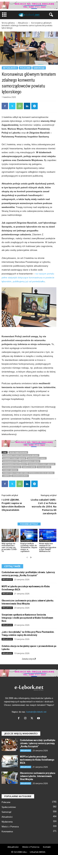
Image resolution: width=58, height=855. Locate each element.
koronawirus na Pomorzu (14, 464)
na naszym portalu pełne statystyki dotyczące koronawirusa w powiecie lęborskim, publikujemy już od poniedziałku (28, 277)
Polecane (25, 67)
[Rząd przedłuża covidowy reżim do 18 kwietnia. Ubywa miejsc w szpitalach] (29, 535)
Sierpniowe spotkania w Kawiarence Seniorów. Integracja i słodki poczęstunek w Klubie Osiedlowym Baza (27, 617)
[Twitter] (12, 106)
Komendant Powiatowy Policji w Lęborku (20, 455)
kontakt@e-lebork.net (36, 712)
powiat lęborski (10, 470)
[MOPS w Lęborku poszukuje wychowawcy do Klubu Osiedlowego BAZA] (10, 761)
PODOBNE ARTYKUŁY (29, 524)
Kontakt (47, 846)
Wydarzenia (7, 822)
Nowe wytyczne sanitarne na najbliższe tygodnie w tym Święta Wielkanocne (47, 547)
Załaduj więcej (28, 659)
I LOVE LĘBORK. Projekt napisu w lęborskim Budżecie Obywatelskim (13, 504)
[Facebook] (5, 106)
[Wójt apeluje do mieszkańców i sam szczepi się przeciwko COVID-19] (10, 535)
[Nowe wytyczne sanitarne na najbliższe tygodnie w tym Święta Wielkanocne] (47, 535)
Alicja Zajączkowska (18, 452)
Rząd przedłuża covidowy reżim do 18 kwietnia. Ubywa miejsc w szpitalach (28, 547)
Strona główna (8, 22)
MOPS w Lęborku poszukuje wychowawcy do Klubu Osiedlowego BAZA (37, 759)
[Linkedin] (27, 106)
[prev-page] (27, 557)
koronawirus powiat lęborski (41, 464)
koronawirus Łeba (11, 461)
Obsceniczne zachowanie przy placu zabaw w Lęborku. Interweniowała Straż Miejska (37, 776)
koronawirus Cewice (36, 458)
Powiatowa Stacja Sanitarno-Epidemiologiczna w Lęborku (28, 473)
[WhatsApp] (19, 106)
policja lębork (44, 467)
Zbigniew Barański (20, 476)
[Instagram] (26, 718)
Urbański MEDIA (37, 851)
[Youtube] (39, 718)
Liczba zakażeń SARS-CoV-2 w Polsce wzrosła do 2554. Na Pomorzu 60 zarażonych (43, 506)
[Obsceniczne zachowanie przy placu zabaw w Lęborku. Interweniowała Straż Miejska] (10, 778)
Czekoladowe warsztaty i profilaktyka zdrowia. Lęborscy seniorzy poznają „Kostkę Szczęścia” (37, 743)
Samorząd (39, 67)
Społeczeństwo (9, 807)
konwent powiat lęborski (14, 458)
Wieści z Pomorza (10, 826)
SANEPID (6, 476)
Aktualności (23, 22)
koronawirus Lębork (30, 461)
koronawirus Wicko (11, 467)
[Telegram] (34, 106)
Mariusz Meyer (29, 467)
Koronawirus (7, 540)
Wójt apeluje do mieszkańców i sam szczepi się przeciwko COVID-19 (9, 547)
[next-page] (30, 557)
